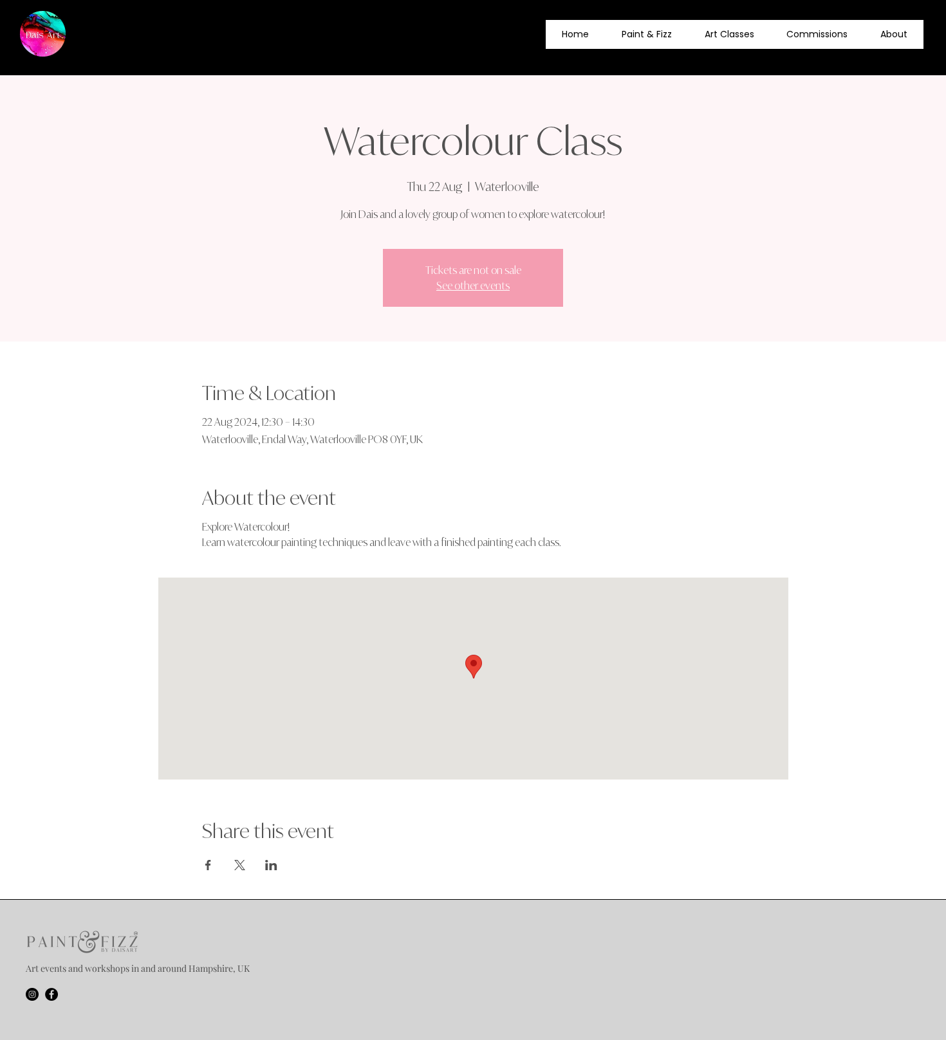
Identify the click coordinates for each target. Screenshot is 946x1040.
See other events (473, 285)
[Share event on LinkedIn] (271, 865)
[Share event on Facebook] (208, 865)
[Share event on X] (240, 865)
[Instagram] (32, 994)
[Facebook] (51, 994)
